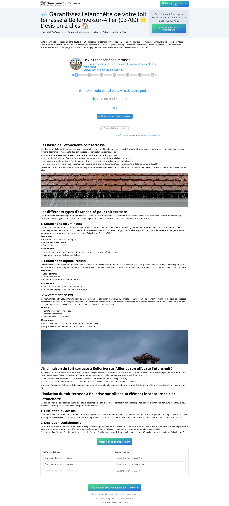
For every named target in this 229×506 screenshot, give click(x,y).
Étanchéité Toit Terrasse (52, 32)
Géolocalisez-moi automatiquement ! (115, 116)
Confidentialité (122, 135)
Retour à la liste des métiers (115, 128)
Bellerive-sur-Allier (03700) (114, 32)
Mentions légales (106, 498)
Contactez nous (126, 498)
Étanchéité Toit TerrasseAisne (130, 464)
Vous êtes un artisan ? (154, 135)
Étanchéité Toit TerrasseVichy (58, 458)
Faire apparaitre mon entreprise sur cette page (115, 494)
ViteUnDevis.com (142, 135)
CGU (115, 135)
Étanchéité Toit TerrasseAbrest (59, 464)
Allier (96, 32)
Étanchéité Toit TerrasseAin (129, 458)
